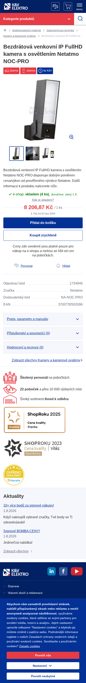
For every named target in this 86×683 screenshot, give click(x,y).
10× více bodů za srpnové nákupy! (28, 505)
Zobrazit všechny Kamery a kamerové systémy (46, 360)
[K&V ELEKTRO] (16, 6)
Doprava (13, 586)
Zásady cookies (29, 646)
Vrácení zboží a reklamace (25, 592)
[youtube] (77, 572)
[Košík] (68, 6)
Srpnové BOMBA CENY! (21, 531)
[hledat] (80, 19)
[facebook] (63, 572)
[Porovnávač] (55, 6)
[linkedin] (51, 572)
